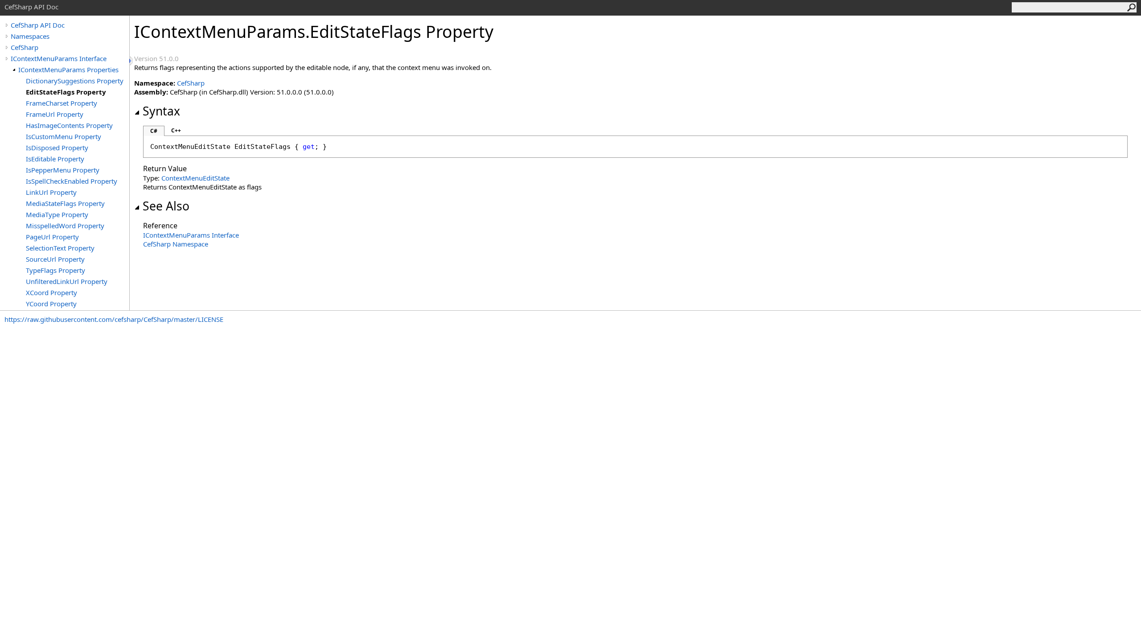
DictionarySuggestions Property (74, 80)
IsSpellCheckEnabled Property (71, 181)
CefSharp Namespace (175, 243)
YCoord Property (51, 303)
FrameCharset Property (61, 103)
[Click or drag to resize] (131, 61)
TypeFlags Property (55, 270)
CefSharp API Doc (38, 25)
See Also (166, 206)
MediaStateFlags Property (65, 203)
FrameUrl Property (54, 114)
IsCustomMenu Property (63, 136)
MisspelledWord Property (65, 225)
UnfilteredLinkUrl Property (66, 281)
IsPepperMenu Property (62, 169)
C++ (176, 130)
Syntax (161, 111)
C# (153, 131)
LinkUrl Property (51, 192)
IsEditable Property (55, 158)
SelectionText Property (60, 247)
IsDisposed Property (57, 147)
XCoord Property (51, 292)
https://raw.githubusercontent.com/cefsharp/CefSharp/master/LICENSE (113, 319)
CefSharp (24, 47)
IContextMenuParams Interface (59, 58)
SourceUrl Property (55, 259)
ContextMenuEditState (195, 177)
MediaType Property (57, 214)
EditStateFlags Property (66, 91)
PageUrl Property (52, 236)
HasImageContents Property (69, 125)
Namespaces (30, 36)
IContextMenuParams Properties (68, 69)
